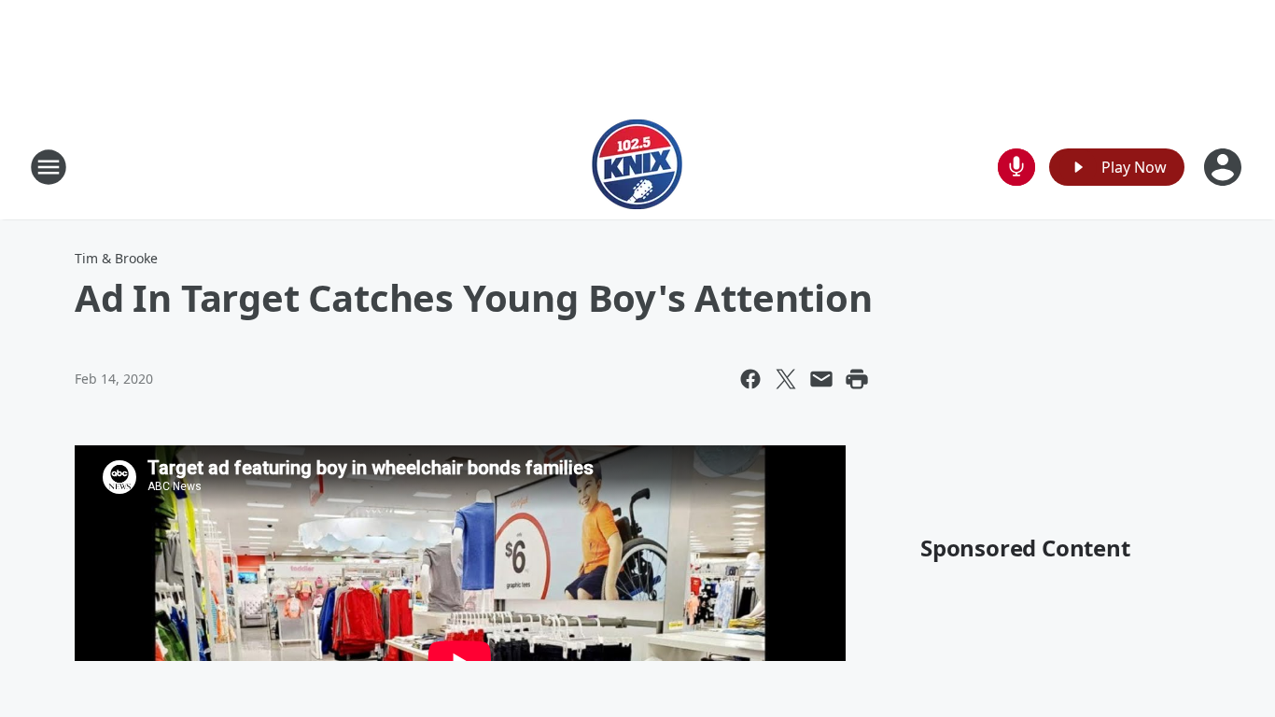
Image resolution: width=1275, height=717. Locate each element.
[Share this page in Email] (821, 379)
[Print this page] (857, 379)
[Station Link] (637, 167)
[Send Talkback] (1016, 167)
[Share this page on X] (786, 379)
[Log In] (1224, 167)
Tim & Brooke (116, 258)
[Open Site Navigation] (48, 167)
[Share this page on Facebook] (750, 379)
